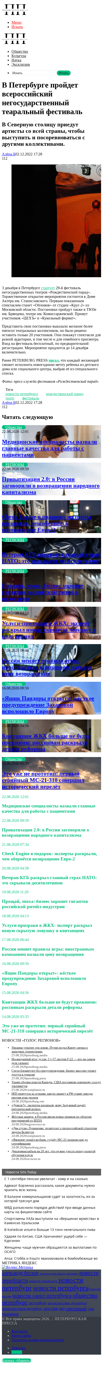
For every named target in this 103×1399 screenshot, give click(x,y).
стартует (48, 288)
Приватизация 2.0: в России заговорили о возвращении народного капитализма (51, 485)
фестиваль (30, 398)
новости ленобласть (43, 1281)
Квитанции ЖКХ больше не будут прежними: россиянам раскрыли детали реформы (46, 742)
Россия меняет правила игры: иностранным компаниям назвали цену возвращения (47, 667)
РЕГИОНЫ (15, 465)
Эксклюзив (20, 64)
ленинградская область (52, 1273)
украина (10, 1314)
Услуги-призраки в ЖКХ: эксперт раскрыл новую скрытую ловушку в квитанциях (49, 629)
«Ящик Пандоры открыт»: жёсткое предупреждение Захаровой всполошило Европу (48, 704)
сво (61, 1308)
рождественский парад (64, 394)
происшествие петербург (67, 1303)
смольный (76, 1308)
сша (90, 1308)
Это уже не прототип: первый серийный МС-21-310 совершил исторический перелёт (43, 780)
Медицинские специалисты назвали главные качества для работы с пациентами (49, 448)
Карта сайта (21, 1336)
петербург (38, 1302)
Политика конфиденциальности (37, 1340)
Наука (16, 60)
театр (10, 398)
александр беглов (20, 1273)
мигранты (72, 1273)
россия (50, 1308)
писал (54, 360)
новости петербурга (22, 394)
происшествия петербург (22, 1309)
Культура (18, 56)
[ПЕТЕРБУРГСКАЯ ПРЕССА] (15, 14)
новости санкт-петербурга (42, 1296)
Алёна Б (8, 154)
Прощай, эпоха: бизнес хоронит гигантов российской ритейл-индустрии (43, 592)
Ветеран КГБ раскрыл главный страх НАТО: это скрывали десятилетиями (51, 557)
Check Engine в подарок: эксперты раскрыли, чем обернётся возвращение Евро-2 (46, 523)
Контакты (19, 1331)
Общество (19, 51)
